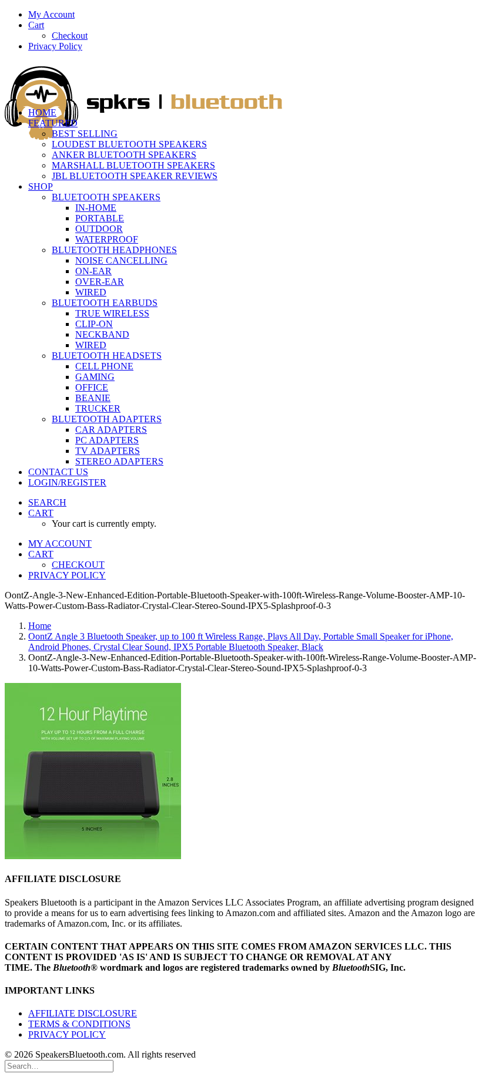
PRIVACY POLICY (67, 1034)
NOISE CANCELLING (121, 260)
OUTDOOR (99, 229)
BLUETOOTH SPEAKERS (106, 197)
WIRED (90, 292)
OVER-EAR (99, 282)
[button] (47, 502)
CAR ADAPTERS (111, 430)
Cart (36, 25)
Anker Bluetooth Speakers (124, 155)
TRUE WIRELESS (112, 313)
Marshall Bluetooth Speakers (133, 165)
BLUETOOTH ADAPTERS (107, 419)
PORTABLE (99, 218)
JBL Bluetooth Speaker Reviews (134, 176)
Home (39, 626)
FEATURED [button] (53, 123)
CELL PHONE (104, 366)
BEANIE (93, 398)
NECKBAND (102, 334)
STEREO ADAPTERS (119, 461)
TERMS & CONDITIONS (79, 1024)
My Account (51, 14)
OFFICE (91, 387)
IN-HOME (95, 208)
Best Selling (85, 134)
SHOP (40, 186)
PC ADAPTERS (107, 440)
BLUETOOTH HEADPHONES (114, 250)
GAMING (95, 377)
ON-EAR (93, 271)
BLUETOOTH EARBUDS (105, 303)
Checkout (70, 36)
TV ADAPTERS (107, 451)
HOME (42, 112)
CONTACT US (58, 472)
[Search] (59, 1066)
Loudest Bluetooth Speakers (129, 144)
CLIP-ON (94, 324)
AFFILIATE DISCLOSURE (82, 1013)
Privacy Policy (55, 46)
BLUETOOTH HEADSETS (107, 356)
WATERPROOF (106, 239)
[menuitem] (252, 14)
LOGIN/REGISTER (67, 482)
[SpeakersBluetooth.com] (241, 79)
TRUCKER (97, 408)
